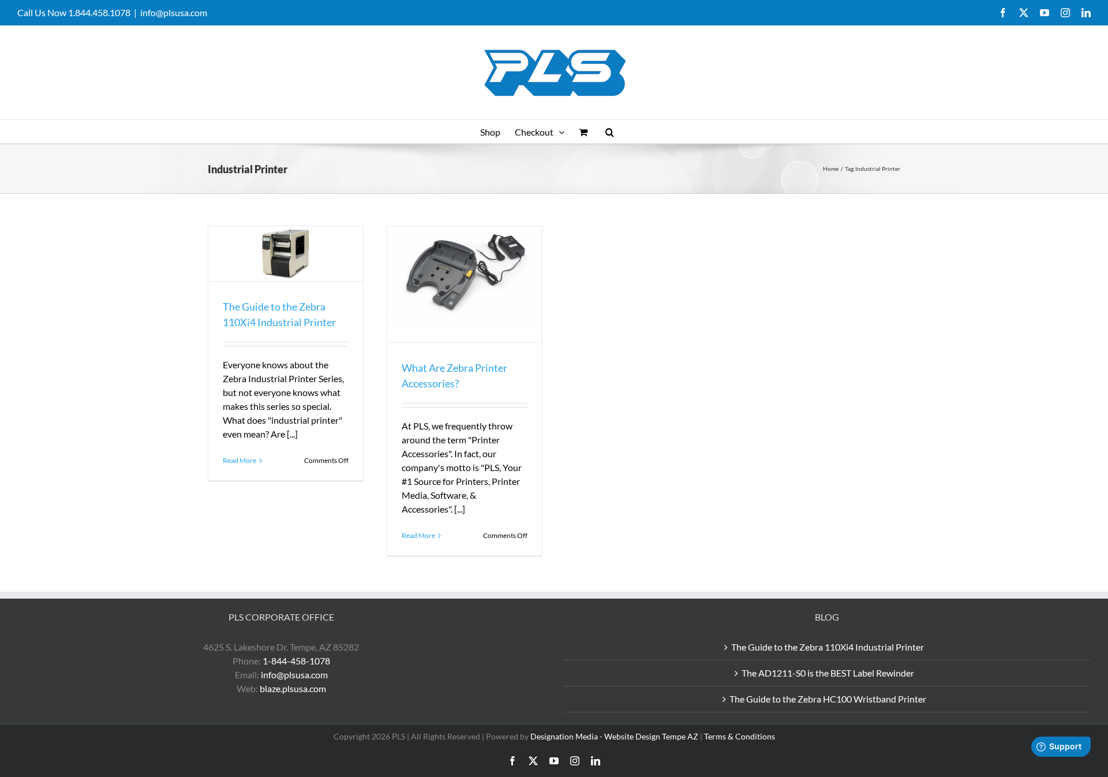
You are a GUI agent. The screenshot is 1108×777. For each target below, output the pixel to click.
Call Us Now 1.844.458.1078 (73, 12)
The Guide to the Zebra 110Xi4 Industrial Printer (827, 646)
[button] (609, 131)
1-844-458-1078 (296, 660)
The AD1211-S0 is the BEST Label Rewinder (828, 672)
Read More (239, 460)
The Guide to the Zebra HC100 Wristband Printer (827, 698)
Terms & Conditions (739, 736)
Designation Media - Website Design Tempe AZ (614, 736)
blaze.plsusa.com (293, 688)
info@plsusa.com (173, 12)
